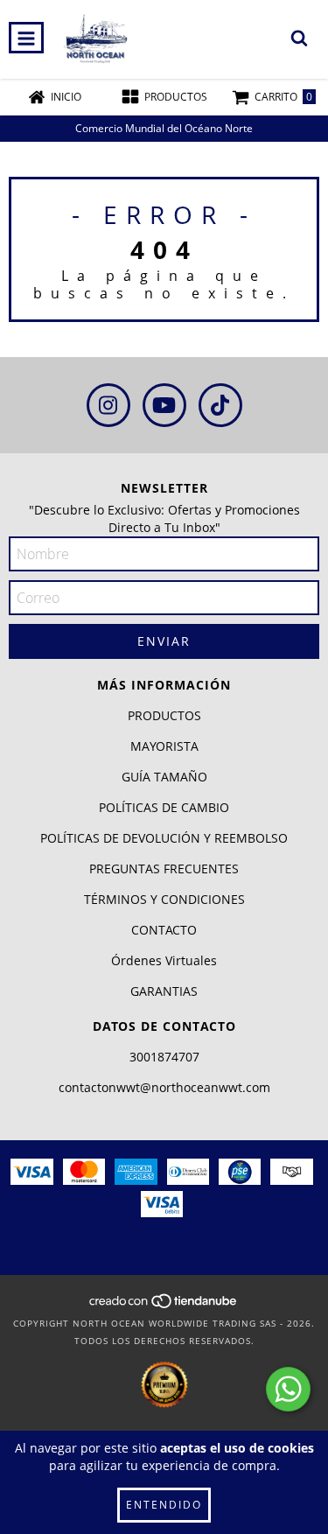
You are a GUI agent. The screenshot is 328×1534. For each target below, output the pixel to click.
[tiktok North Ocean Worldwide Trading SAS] (220, 405)
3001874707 (164, 1056)
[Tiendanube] (164, 1305)
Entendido (164, 1504)
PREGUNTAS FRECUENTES (164, 868)
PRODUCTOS (164, 715)
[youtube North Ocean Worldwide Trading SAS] (164, 405)
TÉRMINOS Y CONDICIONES (164, 899)
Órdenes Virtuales (164, 960)
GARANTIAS (164, 991)
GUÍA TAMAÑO (164, 776)
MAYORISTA (164, 746)
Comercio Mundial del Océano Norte (164, 128)
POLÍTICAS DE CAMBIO (164, 807)
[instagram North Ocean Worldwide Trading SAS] (108, 405)
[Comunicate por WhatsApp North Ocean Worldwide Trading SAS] (288, 1389)
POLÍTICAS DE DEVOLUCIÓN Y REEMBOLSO (164, 838)
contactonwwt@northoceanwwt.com (164, 1087)
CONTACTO (164, 929)
